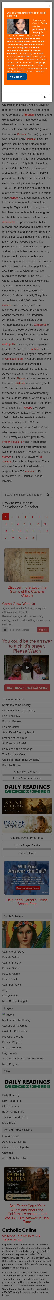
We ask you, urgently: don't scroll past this (26, 14)
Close (45, 96)
